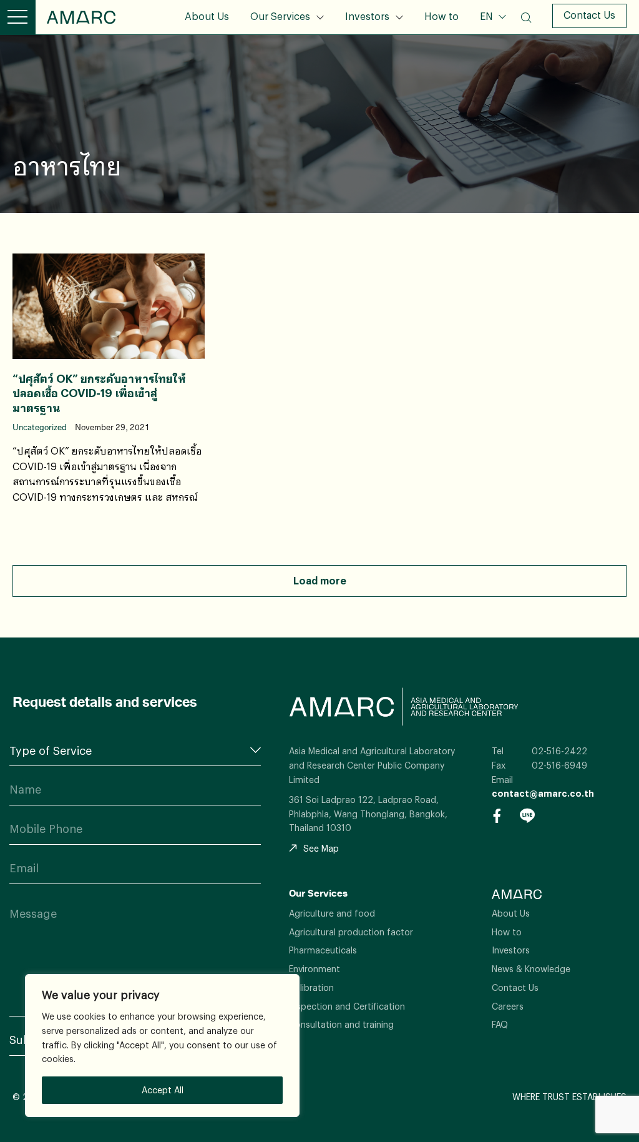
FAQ (500, 1024)
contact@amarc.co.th (543, 793)
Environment (314, 968)
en (494, 56)
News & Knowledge (531, 968)
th (494, 35)
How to (441, 16)
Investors (367, 16)
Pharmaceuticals (323, 950)
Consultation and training (341, 1024)
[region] (162, 1045)
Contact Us (589, 14)
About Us (207, 16)
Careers (508, 1006)
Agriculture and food (332, 913)
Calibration (311, 987)
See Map (321, 848)
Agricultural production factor (351, 931)
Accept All (162, 1089)
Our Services (280, 16)
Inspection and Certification (347, 1006)
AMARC (81, 17)
